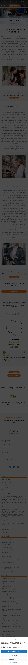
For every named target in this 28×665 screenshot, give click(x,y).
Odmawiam (14, 655)
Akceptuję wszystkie (14, 651)
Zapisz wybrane (14, 659)
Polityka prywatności (14, 662)
